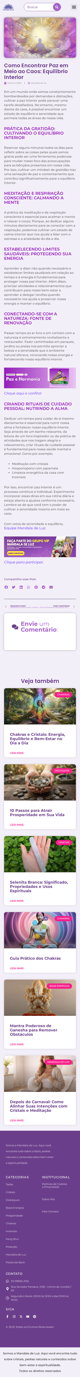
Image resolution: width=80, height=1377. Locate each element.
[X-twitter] (21, 1316)
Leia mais (17, 753)
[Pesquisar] (57, 7)
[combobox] (38, 7)
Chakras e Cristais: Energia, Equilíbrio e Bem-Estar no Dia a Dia (37, 738)
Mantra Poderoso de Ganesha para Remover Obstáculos (33, 1030)
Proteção (11, 1246)
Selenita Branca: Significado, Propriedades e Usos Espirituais (39, 886)
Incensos (11, 1231)
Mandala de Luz (16, 1254)
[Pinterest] (34, 1316)
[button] (74, 7)
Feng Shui (12, 1238)
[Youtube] (27, 1316)
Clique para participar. (24, 562)
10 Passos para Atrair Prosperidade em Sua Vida (37, 812)
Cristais (10, 1192)
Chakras (11, 1223)
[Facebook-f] (7, 1316)
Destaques (12, 1199)
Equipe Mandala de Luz (24, 528)
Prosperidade (14, 1215)
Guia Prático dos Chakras (35, 958)
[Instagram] (14, 1316)
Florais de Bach (15, 1262)
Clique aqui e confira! (23, 393)
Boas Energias (15, 1207)
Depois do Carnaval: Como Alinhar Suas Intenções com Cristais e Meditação (38, 1106)
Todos (9, 1184)
